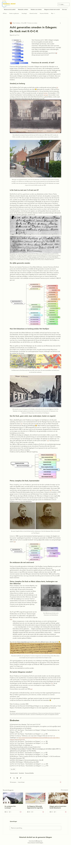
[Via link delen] (20, 778)
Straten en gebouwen (14, 13)
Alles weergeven (64, 790)
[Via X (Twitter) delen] (14, 778)
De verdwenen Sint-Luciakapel (10, 807)
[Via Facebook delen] (10, 778)
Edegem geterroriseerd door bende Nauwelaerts (58, 807)
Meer (52, 13)
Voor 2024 (13, 769)
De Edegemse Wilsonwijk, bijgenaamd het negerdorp (35, 807)
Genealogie (24, 13)
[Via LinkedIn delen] (17, 778)
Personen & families (44, 13)
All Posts (5, 13)
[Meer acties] (60, 23)
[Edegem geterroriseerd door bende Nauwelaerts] (58, 798)
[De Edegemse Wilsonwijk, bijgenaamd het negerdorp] (36, 798)
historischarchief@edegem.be (35, 841)
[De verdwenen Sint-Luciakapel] (13, 798)
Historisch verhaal (33, 13)
